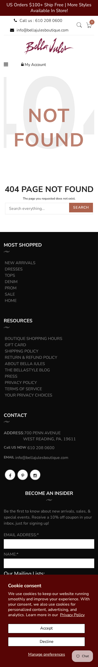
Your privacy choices (28, 395)
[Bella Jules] (49, 46)
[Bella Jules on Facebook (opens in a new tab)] (10, 474)
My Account (35, 64)
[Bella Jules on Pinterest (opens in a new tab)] (22, 474)
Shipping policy (21, 351)
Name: (11, 554)
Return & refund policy (31, 357)
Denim (11, 282)
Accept (46, 628)
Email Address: (21, 535)
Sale (10, 294)
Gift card (15, 345)
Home (11, 300)
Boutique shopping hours (33, 338)
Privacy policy (21, 382)
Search (81, 207)
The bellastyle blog (27, 370)
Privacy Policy (72, 615)
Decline (47, 641)
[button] (79, 25)
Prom (11, 288)
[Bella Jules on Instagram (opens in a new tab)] (35, 474)
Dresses (14, 269)
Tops (10, 275)
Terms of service (23, 389)
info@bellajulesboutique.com (43, 30)
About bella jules (25, 364)
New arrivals (20, 263)
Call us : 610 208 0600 (41, 20)
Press (11, 376)
